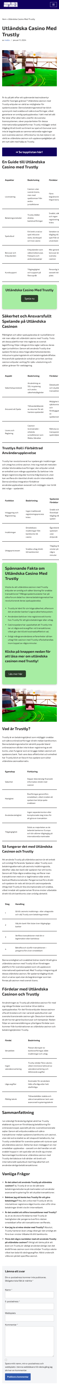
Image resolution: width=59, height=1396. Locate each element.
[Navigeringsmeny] (53, 4)
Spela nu (30, 298)
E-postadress (12, 1301)
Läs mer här (15, 673)
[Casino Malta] (10, 4)
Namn (8, 1289)
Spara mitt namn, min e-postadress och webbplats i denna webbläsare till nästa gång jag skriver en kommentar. (28, 1366)
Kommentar (11, 1324)
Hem (4, 19)
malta (7, 40)
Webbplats (10, 1313)
